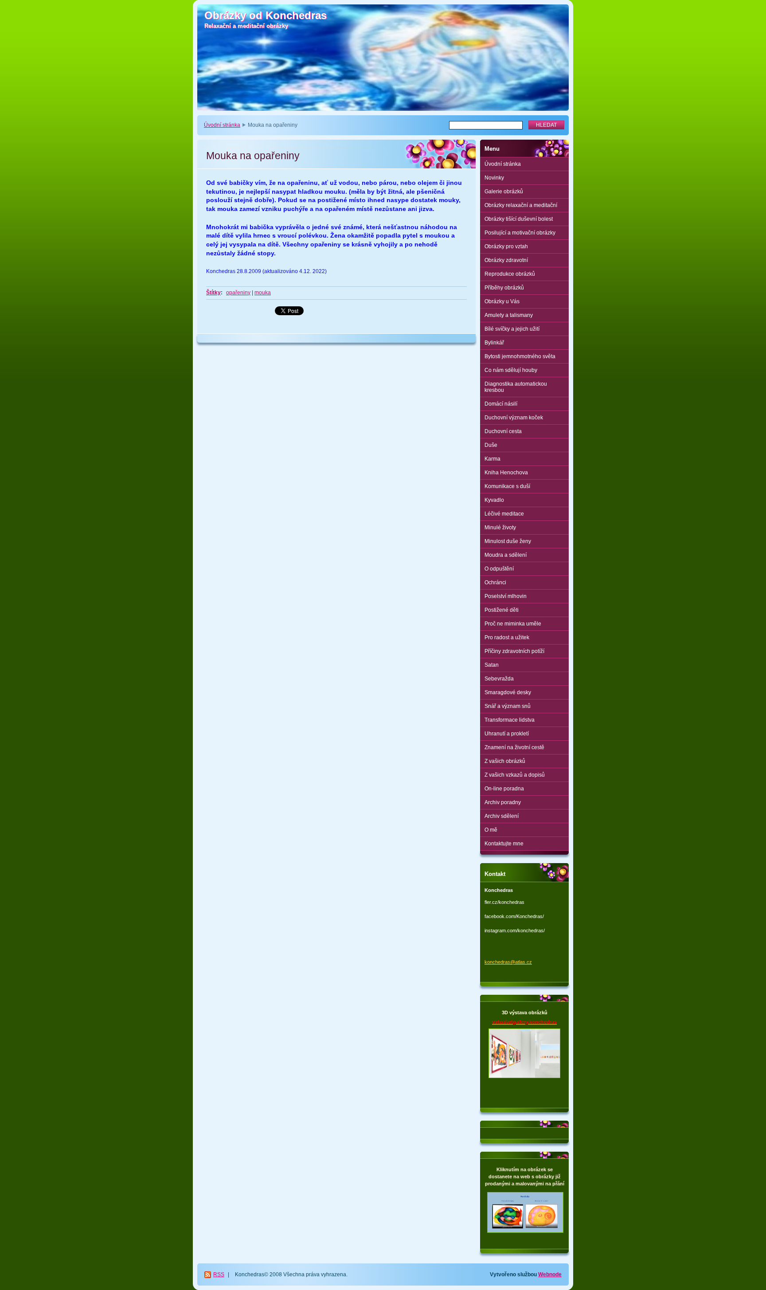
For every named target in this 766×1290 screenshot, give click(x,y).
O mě (491, 830)
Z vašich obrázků (505, 761)
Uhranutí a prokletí (507, 734)
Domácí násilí (501, 404)
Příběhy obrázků (504, 288)
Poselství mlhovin (506, 596)
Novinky (494, 178)
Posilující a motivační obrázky (520, 233)
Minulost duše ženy (508, 541)
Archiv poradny (503, 802)
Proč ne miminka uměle (513, 624)
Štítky (213, 292)
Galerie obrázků (504, 191)
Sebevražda (499, 679)
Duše (491, 445)
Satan (492, 665)
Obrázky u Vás (502, 301)
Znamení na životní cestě (514, 747)
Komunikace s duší (507, 486)
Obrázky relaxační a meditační (521, 205)
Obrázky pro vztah (506, 246)
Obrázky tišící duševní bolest (519, 219)
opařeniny (238, 292)
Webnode (550, 1274)
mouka (262, 292)
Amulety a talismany (509, 315)
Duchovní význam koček (514, 417)
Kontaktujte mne (504, 843)
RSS (218, 1274)
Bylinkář (494, 343)
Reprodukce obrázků (510, 274)
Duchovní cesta (503, 431)
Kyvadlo (494, 500)
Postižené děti (502, 610)
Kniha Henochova (506, 472)
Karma (492, 459)
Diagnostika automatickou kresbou (516, 387)
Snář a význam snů (508, 706)
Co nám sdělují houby (511, 370)
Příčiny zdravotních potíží (514, 651)
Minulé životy (500, 527)
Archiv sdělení (502, 816)
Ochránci (495, 582)
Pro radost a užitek (507, 637)
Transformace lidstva (510, 720)
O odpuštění (499, 569)
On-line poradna (504, 789)
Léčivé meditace (504, 514)
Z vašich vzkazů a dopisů (515, 775)
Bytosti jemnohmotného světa (520, 356)
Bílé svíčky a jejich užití (512, 329)
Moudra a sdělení (506, 555)
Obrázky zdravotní (506, 260)
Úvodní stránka (222, 125)
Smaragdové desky (508, 692)
